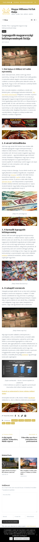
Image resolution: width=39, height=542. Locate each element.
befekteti (4, 255)
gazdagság (28, 420)
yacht (18, 177)
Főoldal (4, 26)
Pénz (8, 26)
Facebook (31, 398)
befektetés (14, 420)
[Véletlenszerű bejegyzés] (31, 20)
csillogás (21, 420)
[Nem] (37, 535)
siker (3, 423)
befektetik (25, 355)
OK (11, 539)
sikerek (8, 423)
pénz (33, 420)
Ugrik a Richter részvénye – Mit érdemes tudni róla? (9, 471)
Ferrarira (13, 175)
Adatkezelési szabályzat (21, 539)
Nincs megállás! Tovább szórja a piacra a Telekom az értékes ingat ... (28, 472)
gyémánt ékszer (7, 181)
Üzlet (13, 423)
